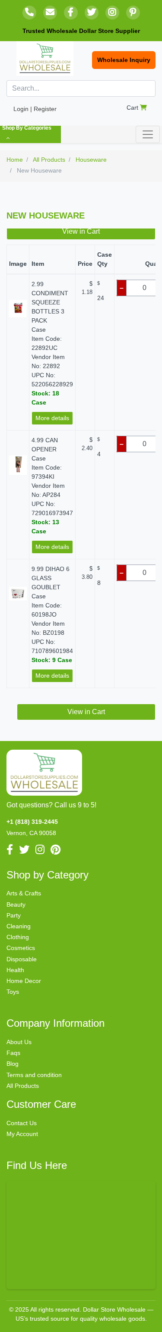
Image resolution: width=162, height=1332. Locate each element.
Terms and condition (34, 1074)
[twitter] (91, 13)
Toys (12, 991)
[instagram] (112, 13)
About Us (19, 1041)
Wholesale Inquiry (123, 59)
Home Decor (23, 980)
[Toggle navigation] (148, 134)
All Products (22, 1085)
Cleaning (18, 926)
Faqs (13, 1052)
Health (15, 969)
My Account (22, 1133)
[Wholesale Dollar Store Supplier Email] (50, 13)
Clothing (17, 937)
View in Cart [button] (81, 231)
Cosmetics (20, 947)
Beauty (15, 904)
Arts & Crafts (23, 893)
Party (13, 915)
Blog (12, 1063)
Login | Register (35, 108)
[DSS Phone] (29, 13)
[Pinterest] (133, 13)
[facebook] (71, 13)
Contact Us (21, 1123)
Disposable (21, 959)
